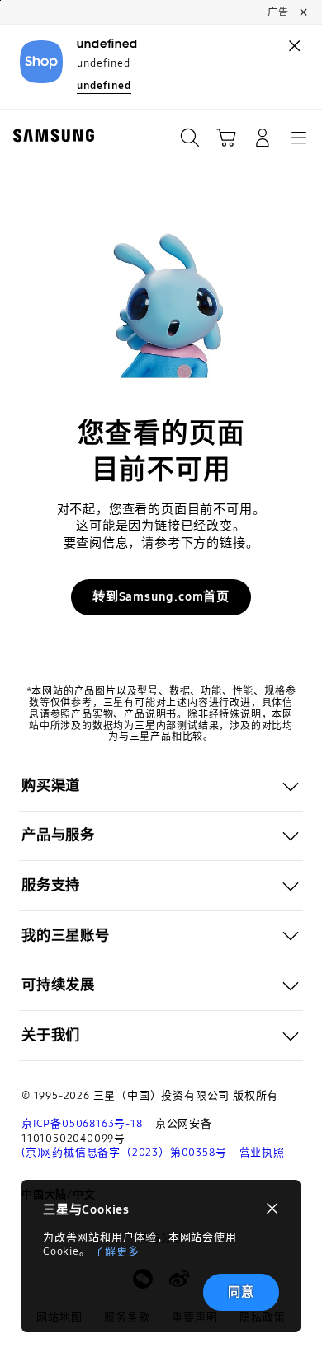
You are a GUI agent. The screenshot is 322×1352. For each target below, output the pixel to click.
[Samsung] (50, 135)
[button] (226, 137)
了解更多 (116, 1251)
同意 (241, 1291)
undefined (103, 85)
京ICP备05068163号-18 (82, 1123)
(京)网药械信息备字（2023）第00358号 (123, 1152)
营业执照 (262, 1152)
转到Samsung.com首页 (161, 596)
